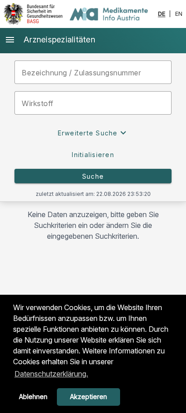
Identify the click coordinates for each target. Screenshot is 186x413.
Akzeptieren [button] (88, 396)
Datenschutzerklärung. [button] (51, 373)
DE (162, 14)
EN (179, 14)
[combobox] (93, 102)
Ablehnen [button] (33, 396)
